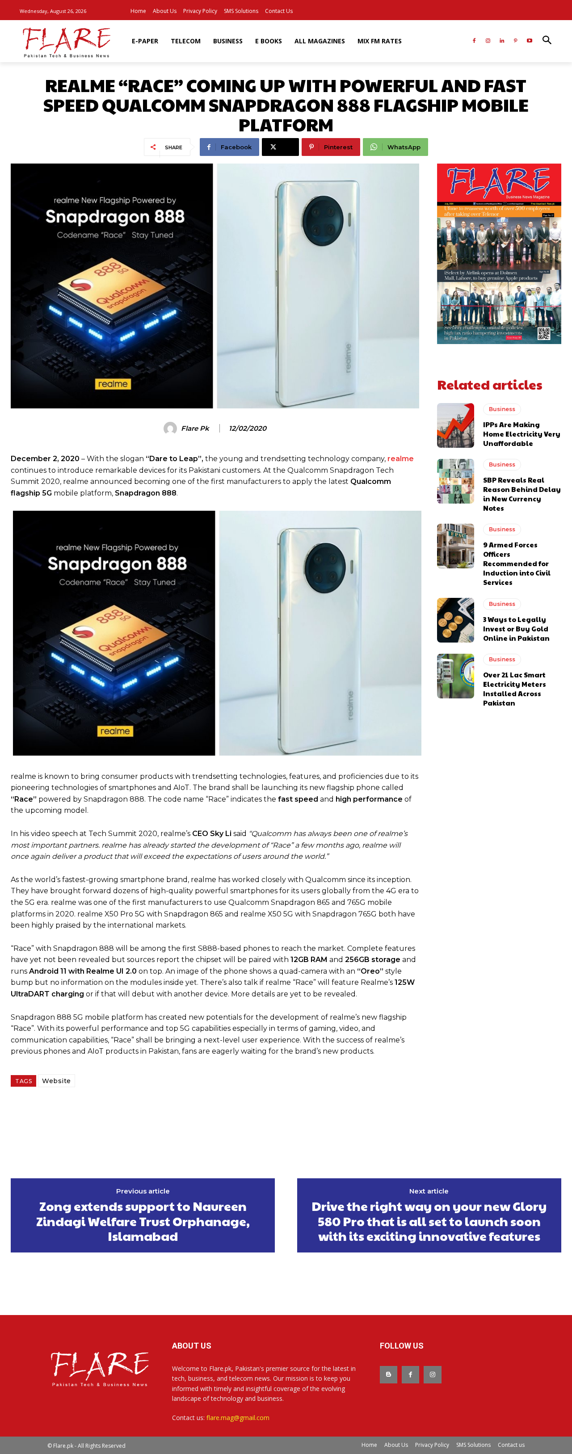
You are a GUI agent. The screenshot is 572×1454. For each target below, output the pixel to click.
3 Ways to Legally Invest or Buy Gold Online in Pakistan (516, 628)
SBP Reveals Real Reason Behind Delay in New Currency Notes (522, 494)
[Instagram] (488, 41)
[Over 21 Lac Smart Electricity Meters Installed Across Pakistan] (455, 676)
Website (56, 1081)
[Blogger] (388, 1374)
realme (400, 458)
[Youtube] (529, 41)
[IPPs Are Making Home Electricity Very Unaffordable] (455, 425)
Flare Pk (195, 428)
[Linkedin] (502, 41)
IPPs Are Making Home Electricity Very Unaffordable (521, 434)
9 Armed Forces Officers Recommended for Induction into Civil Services (517, 563)
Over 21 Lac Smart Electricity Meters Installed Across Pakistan (514, 688)
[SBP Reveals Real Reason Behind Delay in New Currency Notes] (455, 481)
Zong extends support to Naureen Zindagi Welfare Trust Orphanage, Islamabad (143, 1221)
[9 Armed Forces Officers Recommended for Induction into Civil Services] (455, 546)
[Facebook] (474, 41)
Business (502, 409)
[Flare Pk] (172, 428)
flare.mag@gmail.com (237, 1417)
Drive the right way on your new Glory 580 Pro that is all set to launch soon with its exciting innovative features (429, 1221)
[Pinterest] (515, 41)
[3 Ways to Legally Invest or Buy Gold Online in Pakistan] (455, 620)
